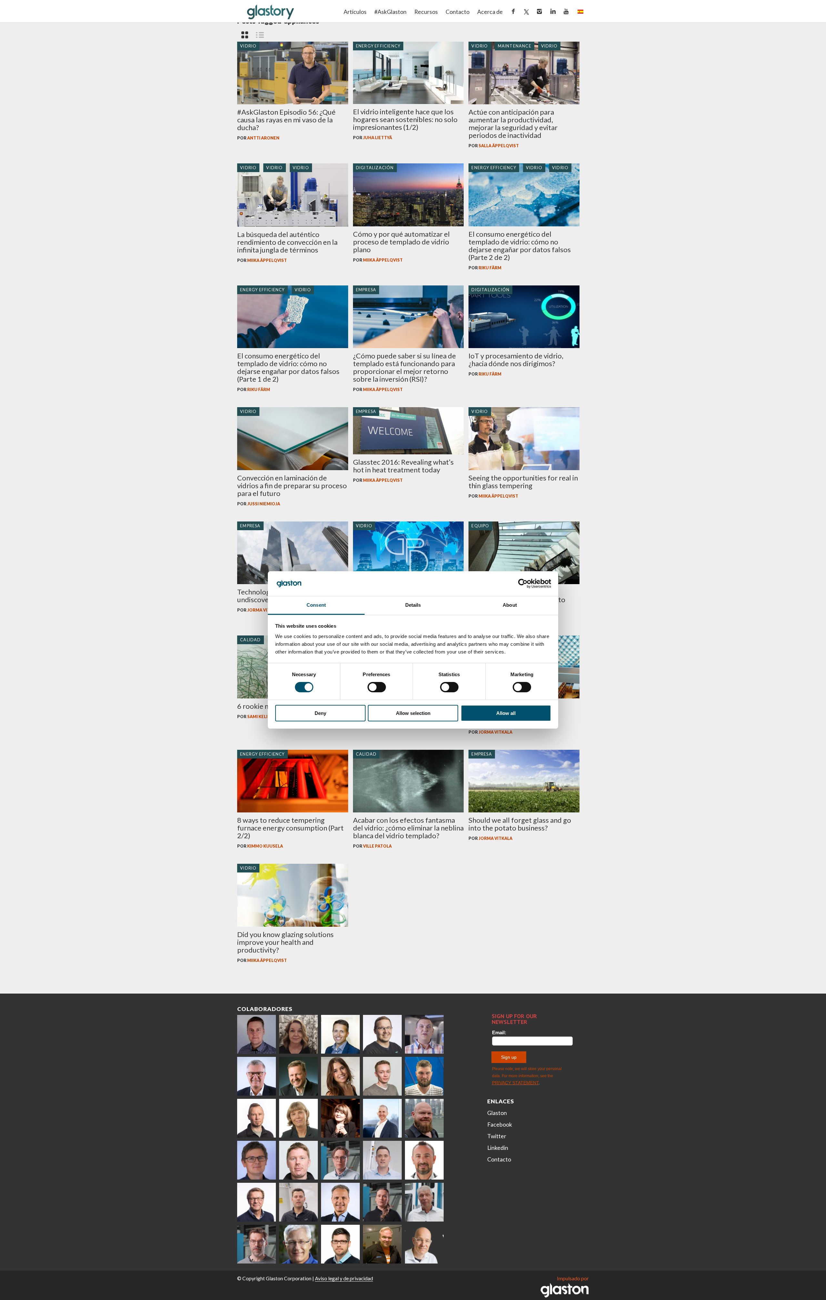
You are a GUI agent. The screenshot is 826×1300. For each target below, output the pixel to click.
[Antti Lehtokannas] (340, 1160)
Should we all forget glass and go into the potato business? (519, 824)
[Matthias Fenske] (382, 1160)
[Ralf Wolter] (424, 1202)
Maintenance (514, 46)
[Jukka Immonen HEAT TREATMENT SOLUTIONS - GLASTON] (256, 1118)
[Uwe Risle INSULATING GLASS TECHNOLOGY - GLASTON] (256, 1076)
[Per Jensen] (298, 1244)
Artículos (355, 11)
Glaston (497, 1112)
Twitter (496, 1136)
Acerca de (490, 11)
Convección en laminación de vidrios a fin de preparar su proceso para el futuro (292, 485)
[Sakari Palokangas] (256, 1244)
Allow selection (413, 713)
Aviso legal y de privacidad (344, 1278)
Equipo (480, 525)
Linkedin (497, 1147)
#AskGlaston (390, 11)
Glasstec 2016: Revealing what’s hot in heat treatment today (403, 466)
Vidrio (248, 46)
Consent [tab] (316, 605)
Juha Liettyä (377, 137)
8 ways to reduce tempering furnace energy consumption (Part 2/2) (290, 828)
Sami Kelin (259, 716)
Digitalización (375, 167)
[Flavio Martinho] (298, 1202)
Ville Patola (377, 846)
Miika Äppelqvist (267, 260)
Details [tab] (413, 605)
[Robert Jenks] (382, 1118)
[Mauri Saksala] (298, 1076)
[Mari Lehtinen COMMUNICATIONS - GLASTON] (298, 1034)
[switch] (377, 687)
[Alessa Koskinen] (382, 1202)
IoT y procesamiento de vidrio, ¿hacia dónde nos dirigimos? (515, 359)
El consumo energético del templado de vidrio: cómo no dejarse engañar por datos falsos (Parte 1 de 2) (288, 367)
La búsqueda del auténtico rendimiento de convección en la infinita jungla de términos (287, 242)
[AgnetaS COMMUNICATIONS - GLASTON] (298, 1118)
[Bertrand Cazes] (424, 1160)
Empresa (366, 289)
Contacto (457, 11)
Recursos (426, 11)
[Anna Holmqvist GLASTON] (340, 1118)
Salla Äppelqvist (498, 145)
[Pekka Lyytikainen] (424, 1118)
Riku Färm (489, 267)
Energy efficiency (378, 46)
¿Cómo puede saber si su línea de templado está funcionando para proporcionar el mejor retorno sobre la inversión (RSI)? (404, 367)
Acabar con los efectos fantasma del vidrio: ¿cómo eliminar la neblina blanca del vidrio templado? (408, 828)
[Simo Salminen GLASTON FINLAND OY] (256, 1202)
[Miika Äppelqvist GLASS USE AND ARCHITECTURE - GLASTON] (340, 1034)
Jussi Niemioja (263, 503)
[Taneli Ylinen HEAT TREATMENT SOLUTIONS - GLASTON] (424, 1034)
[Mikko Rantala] (298, 1160)
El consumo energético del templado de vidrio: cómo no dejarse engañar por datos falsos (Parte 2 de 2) (519, 246)
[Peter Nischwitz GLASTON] (340, 1202)
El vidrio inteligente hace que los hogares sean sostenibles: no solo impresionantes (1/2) (405, 119)
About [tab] (510, 605)
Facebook (499, 1124)
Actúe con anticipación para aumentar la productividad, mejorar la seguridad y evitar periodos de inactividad (513, 123)
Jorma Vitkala (264, 610)
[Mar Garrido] (340, 1076)
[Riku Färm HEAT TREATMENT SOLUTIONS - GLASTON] (256, 1034)
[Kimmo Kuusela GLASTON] (424, 1076)
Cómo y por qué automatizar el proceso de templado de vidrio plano (401, 242)
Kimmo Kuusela (265, 846)
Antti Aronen (263, 138)
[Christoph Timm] (424, 1244)
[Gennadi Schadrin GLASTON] (256, 1160)
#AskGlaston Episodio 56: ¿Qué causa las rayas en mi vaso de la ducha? (286, 120)
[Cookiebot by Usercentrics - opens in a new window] (523, 583)
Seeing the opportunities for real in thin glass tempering (523, 481)
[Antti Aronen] (382, 1034)
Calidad (250, 639)
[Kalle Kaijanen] (382, 1076)
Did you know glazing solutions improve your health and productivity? (285, 942)
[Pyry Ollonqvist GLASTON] (340, 1244)
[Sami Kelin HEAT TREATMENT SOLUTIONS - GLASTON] (382, 1244)
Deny (320, 713)
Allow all (506, 713)
